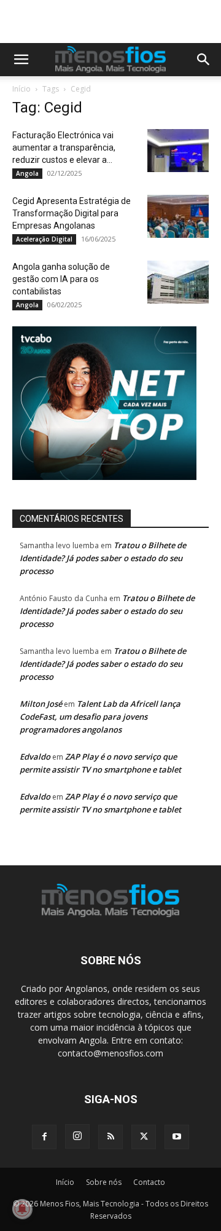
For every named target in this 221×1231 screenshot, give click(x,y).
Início (21, 89)
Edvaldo (35, 756)
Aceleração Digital (44, 239)
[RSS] (110, 1137)
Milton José (41, 703)
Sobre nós (104, 1182)
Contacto (149, 1182)
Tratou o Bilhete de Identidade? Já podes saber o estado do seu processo (103, 558)
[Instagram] (77, 1136)
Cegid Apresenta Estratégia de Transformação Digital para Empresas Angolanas (71, 213)
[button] (21, 59)
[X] (143, 1137)
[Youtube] (177, 1137)
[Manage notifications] (22, 1209)
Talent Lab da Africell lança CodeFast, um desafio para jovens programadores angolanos (100, 716)
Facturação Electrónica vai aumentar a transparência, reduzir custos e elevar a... (63, 147)
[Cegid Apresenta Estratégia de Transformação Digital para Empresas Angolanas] (178, 216)
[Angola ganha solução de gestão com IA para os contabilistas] (178, 282)
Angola (27, 173)
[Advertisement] (116, 21)
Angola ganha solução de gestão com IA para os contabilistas (61, 279)
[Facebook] (44, 1137)
